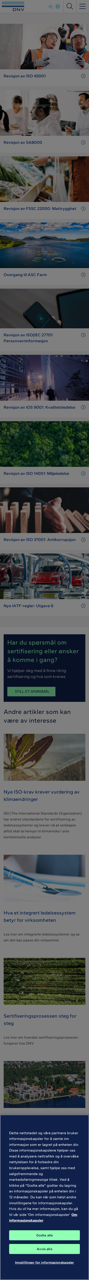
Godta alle (44, 1235)
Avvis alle (44, 1249)
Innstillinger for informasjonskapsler (44, 1262)
